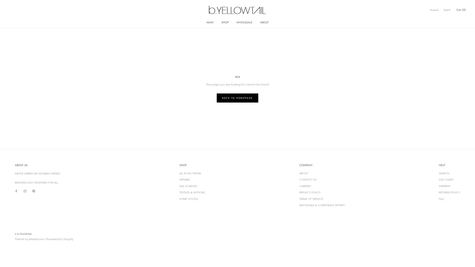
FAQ (441, 199)
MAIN (210, 22)
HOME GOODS (188, 199)
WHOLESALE (244, 22)
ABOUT (264, 22)
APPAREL (184, 180)
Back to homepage (237, 98)
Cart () (461, 10)
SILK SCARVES (188, 186)
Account (434, 10)
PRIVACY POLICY (310, 192)
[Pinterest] (33, 191)
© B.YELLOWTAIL (23, 234)
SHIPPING (445, 186)
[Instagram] (25, 191)
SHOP (225, 22)
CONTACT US (308, 180)
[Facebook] (16, 191)
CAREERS (305, 186)
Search (447, 10)
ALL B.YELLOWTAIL (190, 173)
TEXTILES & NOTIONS (192, 192)
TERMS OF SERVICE (311, 199)
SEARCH (444, 173)
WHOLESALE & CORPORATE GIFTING (322, 205)
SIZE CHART (446, 180)
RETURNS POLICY (449, 192)
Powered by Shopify (59, 239)
